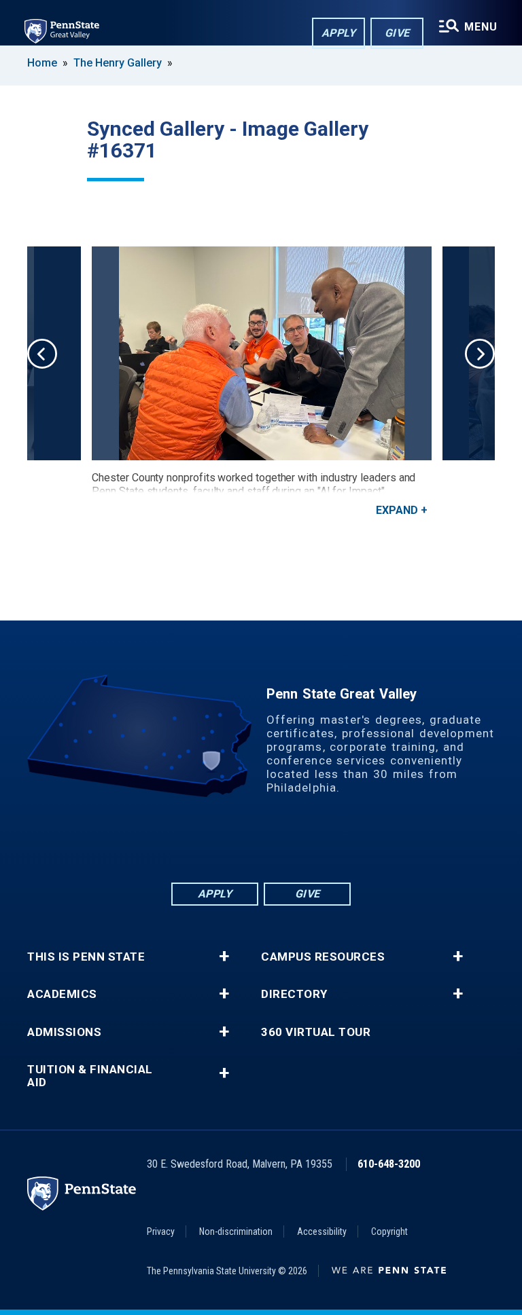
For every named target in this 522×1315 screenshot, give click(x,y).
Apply (338, 32)
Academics (62, 994)
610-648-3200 (389, 1163)
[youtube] (278, 843)
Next (480, 354)
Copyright (389, 1231)
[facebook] (208, 843)
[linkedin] (243, 843)
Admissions (64, 1032)
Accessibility (322, 1231)
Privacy (161, 1231)
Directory (294, 994)
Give (397, 32)
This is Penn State (86, 956)
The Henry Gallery (117, 62)
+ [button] (224, 956)
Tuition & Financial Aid (90, 1076)
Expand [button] (397, 510)
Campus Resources (323, 956)
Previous (42, 354)
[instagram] (314, 843)
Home (42, 62)
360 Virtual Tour (315, 1032)
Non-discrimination (236, 1231)
